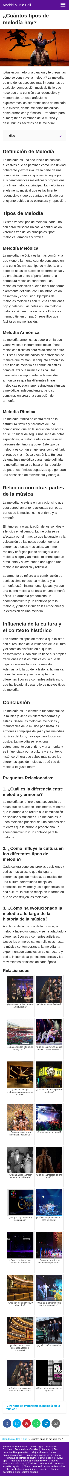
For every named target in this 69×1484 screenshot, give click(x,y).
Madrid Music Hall (17, 5)
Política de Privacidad (15, 1446)
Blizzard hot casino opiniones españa (26, 1469)
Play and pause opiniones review (29, 1460)
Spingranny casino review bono (43, 1455)
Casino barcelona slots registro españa (31, 1470)
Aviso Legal (36, 1446)
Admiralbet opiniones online (21, 1457)
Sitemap (45, 1449)
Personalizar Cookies (26, 1449)
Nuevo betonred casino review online (44, 1466)
